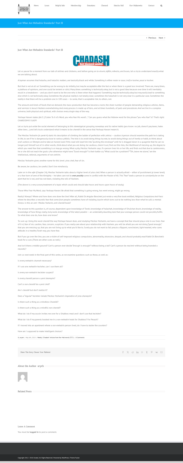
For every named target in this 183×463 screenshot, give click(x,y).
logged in (34, 432)
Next (161, 37)
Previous (152, 37)
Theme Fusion (75, 458)
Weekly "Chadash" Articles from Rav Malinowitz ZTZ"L (55, 337)
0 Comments (80, 337)
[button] (161, 5)
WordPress (65, 458)
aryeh (22, 337)
